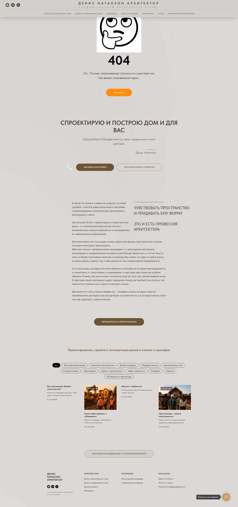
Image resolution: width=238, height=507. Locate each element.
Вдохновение (90, 371)
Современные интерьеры (132, 483)
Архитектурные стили (173, 365)
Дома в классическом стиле (96, 479)
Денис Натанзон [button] (166, 479)
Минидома (88, 491)
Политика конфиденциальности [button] (172, 487)
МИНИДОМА (112, 14)
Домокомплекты (91, 487)
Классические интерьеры (132, 479)
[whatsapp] (7, 5)
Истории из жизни (70, 371)
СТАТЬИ (160, 14)
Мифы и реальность (136, 371)
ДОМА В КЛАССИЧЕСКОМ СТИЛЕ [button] (57, 14)
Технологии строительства (102, 365)
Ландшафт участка (150, 365)
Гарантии (170, 371)
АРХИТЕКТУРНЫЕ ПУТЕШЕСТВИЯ (181, 14)
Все (56, 365)
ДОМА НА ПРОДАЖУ (129, 14)
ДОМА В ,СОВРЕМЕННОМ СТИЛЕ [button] (88, 14)
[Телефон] (18, 5)
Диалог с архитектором (112, 371)
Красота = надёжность (131, 386)
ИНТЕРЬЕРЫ (127, 473)
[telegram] (13, 5)
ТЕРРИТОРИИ (147, 14)
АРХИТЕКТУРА (91, 473)
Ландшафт (155, 371)
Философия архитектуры (74, 365)
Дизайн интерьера (128, 365)
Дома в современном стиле (96, 483)
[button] (95, 167)
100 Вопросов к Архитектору (119, 376)
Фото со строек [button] (166, 483)
